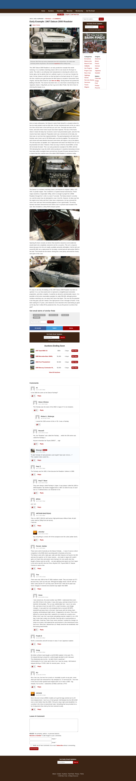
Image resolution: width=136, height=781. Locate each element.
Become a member (35, 735)
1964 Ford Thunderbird (43, 362)
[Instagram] (71, 768)
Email (53, 742)
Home (43, 11)
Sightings (87, 75)
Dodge (97, 81)
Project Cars (88, 70)
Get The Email (90, 11)
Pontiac (97, 85)
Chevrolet (98, 78)
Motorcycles (88, 61)
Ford (96, 83)
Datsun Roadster (39, 315)
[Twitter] (64, 768)
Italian (97, 68)
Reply (39, 396)
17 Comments (57, 18)
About (54, 774)
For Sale (48, 18)
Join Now (60, 14)
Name (53, 739)
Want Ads (69, 11)
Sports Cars (53, 315)
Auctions (51, 11)
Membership (79, 11)
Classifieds (60, 11)
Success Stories (89, 80)
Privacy (77, 774)
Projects (65, 315)
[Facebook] (61, 768)
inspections (57, 63)
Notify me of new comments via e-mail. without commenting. (53, 745)
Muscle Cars (88, 63)
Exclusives (87, 59)
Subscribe (59, 745)
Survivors (87, 82)
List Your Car (75, 14)
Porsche (97, 88)
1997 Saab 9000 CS (41, 350)
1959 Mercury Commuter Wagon (46, 367)
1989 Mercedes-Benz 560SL (44, 356)
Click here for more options (54, 340)
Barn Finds (68, 5)
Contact (59, 774)
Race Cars (87, 73)
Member (45, 450)
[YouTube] (74, 768)
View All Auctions (54, 372)
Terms (82, 774)
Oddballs (87, 66)
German (97, 66)
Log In (67, 14)
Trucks (86, 85)
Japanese (36, 317)
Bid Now (74, 350)
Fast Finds (71, 774)
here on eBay (56, 80)
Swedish (97, 73)
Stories (86, 77)
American (98, 59)
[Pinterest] (68, 768)
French (97, 63)
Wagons (86, 87)
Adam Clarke (36, 25)
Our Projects (88, 68)
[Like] (32, 396)
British (97, 61)
